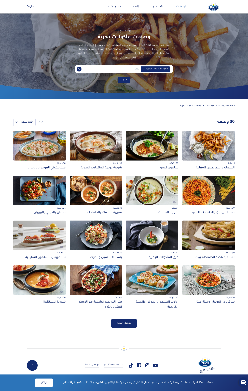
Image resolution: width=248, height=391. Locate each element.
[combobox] (110, 69)
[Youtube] (155, 365)
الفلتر (125, 80)
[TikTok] (131, 365)
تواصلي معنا (92, 365)
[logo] (213, 7)
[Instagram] (147, 365)
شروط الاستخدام (113, 365)
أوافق (44, 382)
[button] (143, 69)
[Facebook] (139, 365)
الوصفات (210, 106)
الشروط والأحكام (73, 382)
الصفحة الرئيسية (226, 106)
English (31, 6)
